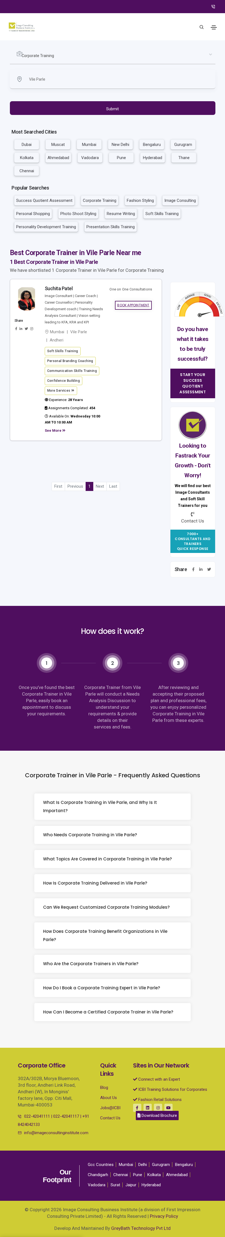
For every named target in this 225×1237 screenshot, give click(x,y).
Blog (104, 1087)
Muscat (58, 144)
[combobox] (112, 56)
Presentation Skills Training (110, 226)
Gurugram (183, 144)
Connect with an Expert (158, 1079)
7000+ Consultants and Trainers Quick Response (192, 541)
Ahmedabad (58, 157)
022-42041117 (66, 1116)
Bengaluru (152, 144)
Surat (115, 1184)
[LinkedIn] (201, 569)
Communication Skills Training (72, 371)
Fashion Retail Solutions (159, 1099)
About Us (108, 1097)
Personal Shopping (33, 213)
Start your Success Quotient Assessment (192, 383)
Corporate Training (99, 200)
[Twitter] (209, 569)
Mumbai (89, 144)
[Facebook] (193, 569)
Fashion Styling (140, 200)
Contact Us (110, 1117)
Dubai (27, 144)
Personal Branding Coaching (70, 361)
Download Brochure (158, 1115)
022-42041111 (37, 1116)
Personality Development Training (46, 226)
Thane (184, 157)
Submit (112, 108)
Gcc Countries (101, 1164)
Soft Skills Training (162, 213)
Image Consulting (180, 200)
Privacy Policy (164, 1216)
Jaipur (130, 1184)
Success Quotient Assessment (44, 200)
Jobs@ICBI (110, 1107)
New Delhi (120, 144)
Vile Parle (78, 331)
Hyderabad (152, 157)
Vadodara (90, 157)
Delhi (142, 1164)
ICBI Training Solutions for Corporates (172, 1089)
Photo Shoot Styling (78, 213)
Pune (121, 157)
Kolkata (26, 157)
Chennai (26, 170)
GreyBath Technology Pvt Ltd (141, 1228)
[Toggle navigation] (214, 27)
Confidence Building (63, 381)
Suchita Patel (59, 288)
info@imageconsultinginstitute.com (56, 1132)
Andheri (56, 340)
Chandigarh (98, 1174)
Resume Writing (121, 213)
